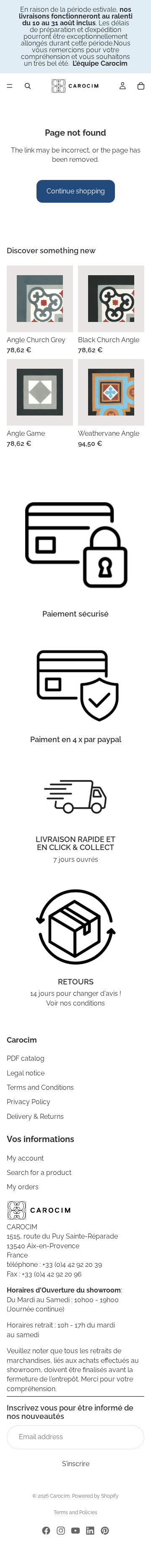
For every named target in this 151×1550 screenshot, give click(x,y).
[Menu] (9, 86)
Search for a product (39, 1173)
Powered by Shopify (95, 1496)
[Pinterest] (105, 1531)
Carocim (60, 1496)
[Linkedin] (90, 1531)
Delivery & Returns (35, 1116)
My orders (23, 1187)
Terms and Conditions (40, 1087)
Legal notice (25, 1073)
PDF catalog (25, 1058)
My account (25, 1158)
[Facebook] (46, 1531)
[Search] (27, 86)
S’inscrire (75, 1463)
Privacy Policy (28, 1102)
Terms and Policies (75, 1512)
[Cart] (141, 86)
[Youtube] (75, 1531)
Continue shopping (76, 191)
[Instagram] (61, 1531)
